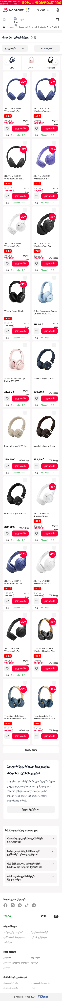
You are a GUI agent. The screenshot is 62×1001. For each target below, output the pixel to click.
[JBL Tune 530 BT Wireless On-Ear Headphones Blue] (16, 89)
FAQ (33, 988)
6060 (41, 9)
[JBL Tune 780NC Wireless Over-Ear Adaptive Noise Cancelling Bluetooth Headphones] (16, 562)
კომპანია (7, 957)
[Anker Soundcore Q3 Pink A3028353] (16, 359)
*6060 (7, 916)
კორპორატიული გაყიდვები (16, 962)
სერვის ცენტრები (39, 937)
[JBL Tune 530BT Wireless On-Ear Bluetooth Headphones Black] (16, 629)
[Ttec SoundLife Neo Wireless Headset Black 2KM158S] (45, 629)
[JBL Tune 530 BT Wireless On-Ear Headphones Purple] (45, 157)
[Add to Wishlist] (7, 129)
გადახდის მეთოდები (40, 983)
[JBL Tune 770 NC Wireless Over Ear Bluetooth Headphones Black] (45, 224)
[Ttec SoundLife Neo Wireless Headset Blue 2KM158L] (16, 697)
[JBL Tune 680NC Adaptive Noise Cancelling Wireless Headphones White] (45, 494)
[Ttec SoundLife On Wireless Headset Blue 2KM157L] (45, 697)
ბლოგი (34, 962)
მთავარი (11, 27)
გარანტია (7, 942)
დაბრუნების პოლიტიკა (13, 937)
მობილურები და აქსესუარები (32, 27)
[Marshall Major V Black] (16, 494)
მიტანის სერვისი (10, 983)
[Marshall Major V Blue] (45, 359)
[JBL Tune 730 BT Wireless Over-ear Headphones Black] (16, 157)
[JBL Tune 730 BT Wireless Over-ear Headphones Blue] (45, 89)
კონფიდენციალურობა (13, 932)
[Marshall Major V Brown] (45, 427)
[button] (50, 10)
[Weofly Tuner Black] (16, 292)
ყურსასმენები (56, 27)
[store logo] (13, 10)
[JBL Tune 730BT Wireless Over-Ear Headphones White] (45, 562)
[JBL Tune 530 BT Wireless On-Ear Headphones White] (16, 224)
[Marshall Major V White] (16, 427)
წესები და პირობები (40, 932)
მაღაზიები (35, 957)
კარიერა (7, 967)
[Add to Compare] (25, 75)
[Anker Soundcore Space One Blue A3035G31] (45, 292)
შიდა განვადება (10, 988)
